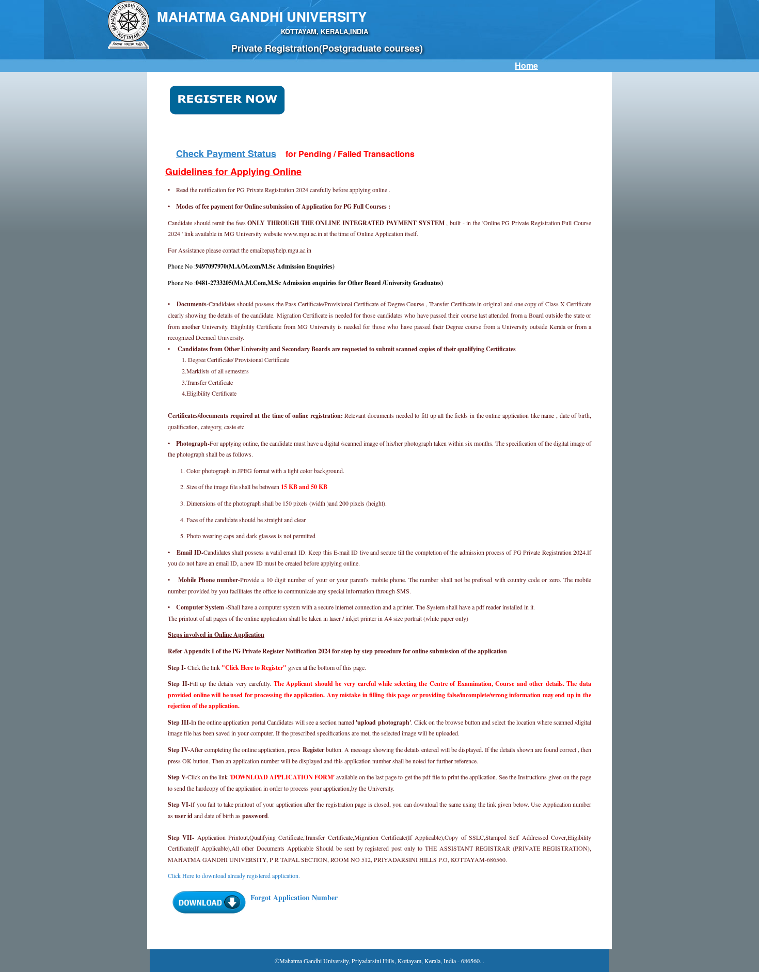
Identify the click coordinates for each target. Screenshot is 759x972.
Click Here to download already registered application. (234, 875)
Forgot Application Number (294, 897)
